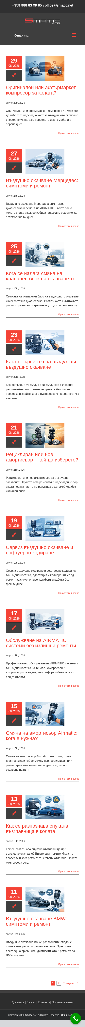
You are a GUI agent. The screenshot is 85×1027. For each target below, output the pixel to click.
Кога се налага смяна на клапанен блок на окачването (40, 275)
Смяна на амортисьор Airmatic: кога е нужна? (41, 735)
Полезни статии (62, 1002)
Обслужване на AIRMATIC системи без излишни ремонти (41, 642)
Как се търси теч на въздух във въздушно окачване (41, 364)
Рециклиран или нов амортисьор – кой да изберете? (42, 457)
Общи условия (69, 1015)
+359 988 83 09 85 (27, 5)
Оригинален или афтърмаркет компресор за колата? (41, 90)
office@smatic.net (59, 5)
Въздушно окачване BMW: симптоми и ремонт (36, 921)
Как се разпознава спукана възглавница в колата (37, 828)
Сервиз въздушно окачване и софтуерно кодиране (39, 549)
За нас (31, 1002)
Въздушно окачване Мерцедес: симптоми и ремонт (42, 183)
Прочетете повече (68, 133)
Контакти (44, 1002)
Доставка (18, 1002)
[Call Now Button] (75, 1018)
